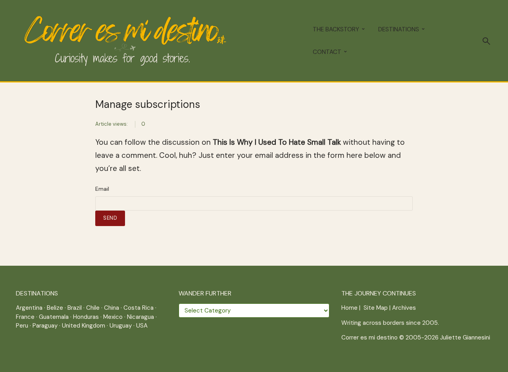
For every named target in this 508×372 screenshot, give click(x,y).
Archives (404, 308)
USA (142, 326)
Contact (327, 52)
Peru (22, 326)
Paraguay (45, 326)
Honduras (86, 317)
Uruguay (121, 326)
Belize (55, 308)
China (111, 308)
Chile (93, 308)
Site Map (376, 308)
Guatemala (54, 317)
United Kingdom (83, 326)
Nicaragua (140, 317)
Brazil (74, 308)
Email (102, 188)
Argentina (29, 308)
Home (349, 308)
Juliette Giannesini (465, 337)
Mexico (113, 317)
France (25, 317)
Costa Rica (138, 308)
